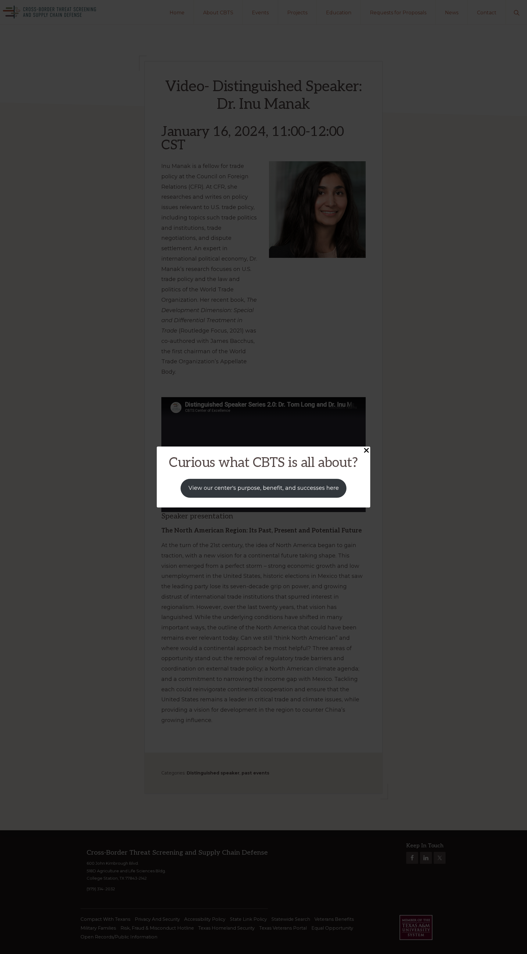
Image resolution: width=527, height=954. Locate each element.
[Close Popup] (366, 451)
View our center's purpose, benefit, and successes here (263, 488)
